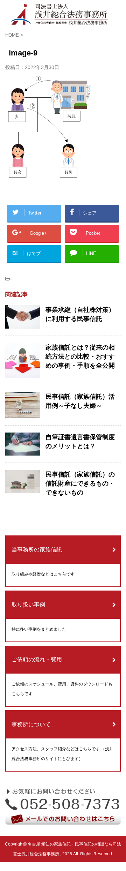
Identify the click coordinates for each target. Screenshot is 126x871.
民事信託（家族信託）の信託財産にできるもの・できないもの (80, 483)
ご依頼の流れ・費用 (37, 659)
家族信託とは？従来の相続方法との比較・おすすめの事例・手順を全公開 (80, 356)
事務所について (31, 724)
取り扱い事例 (28, 605)
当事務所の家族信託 (37, 550)
